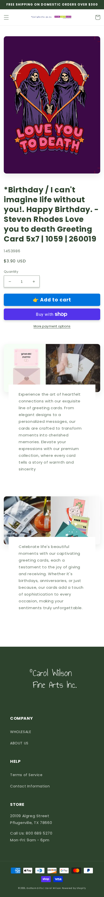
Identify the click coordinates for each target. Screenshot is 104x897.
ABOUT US (19, 743)
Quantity (11, 271)
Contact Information (30, 786)
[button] (6, 17)
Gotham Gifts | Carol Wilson (44, 888)
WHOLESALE (20, 731)
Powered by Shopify (74, 888)
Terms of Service (26, 774)
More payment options (52, 326)
